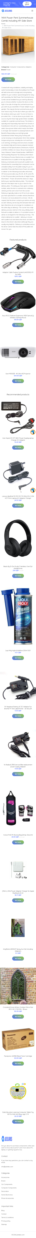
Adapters (29, 67)
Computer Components (17, 67)
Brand (3, 1181)
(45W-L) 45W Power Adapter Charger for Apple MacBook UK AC (18, 892)
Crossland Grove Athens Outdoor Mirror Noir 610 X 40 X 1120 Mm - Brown (18, 1008)
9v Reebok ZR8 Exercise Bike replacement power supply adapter (18, 766)
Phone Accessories (7, 1198)
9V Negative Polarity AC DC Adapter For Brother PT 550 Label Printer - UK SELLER (18, 708)
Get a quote (27, 3)
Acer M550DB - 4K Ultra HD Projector (18, 374)
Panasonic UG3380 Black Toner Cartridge (18, 1056)
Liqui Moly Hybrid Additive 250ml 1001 (18, 650)
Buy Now (8, 79)
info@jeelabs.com (7, 1167)
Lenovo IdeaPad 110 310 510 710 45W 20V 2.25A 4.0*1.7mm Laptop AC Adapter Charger (18, 497)
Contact (3, 1214)
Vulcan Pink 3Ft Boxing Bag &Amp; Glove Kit (18, 835)
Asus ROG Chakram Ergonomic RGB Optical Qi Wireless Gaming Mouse (18, 317)
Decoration (5, 1191)
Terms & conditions (7, 1217)
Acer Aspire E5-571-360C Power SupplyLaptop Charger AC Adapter (18, 439)
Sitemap (4, 1224)
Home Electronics (7, 1195)
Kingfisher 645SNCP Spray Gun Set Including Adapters (18, 950)
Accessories (5, 1177)
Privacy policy (5, 1221)
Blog (2, 1210)
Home (3, 24)
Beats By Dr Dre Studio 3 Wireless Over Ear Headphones (18, 567)
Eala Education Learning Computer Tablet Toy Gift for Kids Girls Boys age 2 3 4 (18, 1113)
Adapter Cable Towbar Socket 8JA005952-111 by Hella (18, 273)
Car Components (6, 1184)
